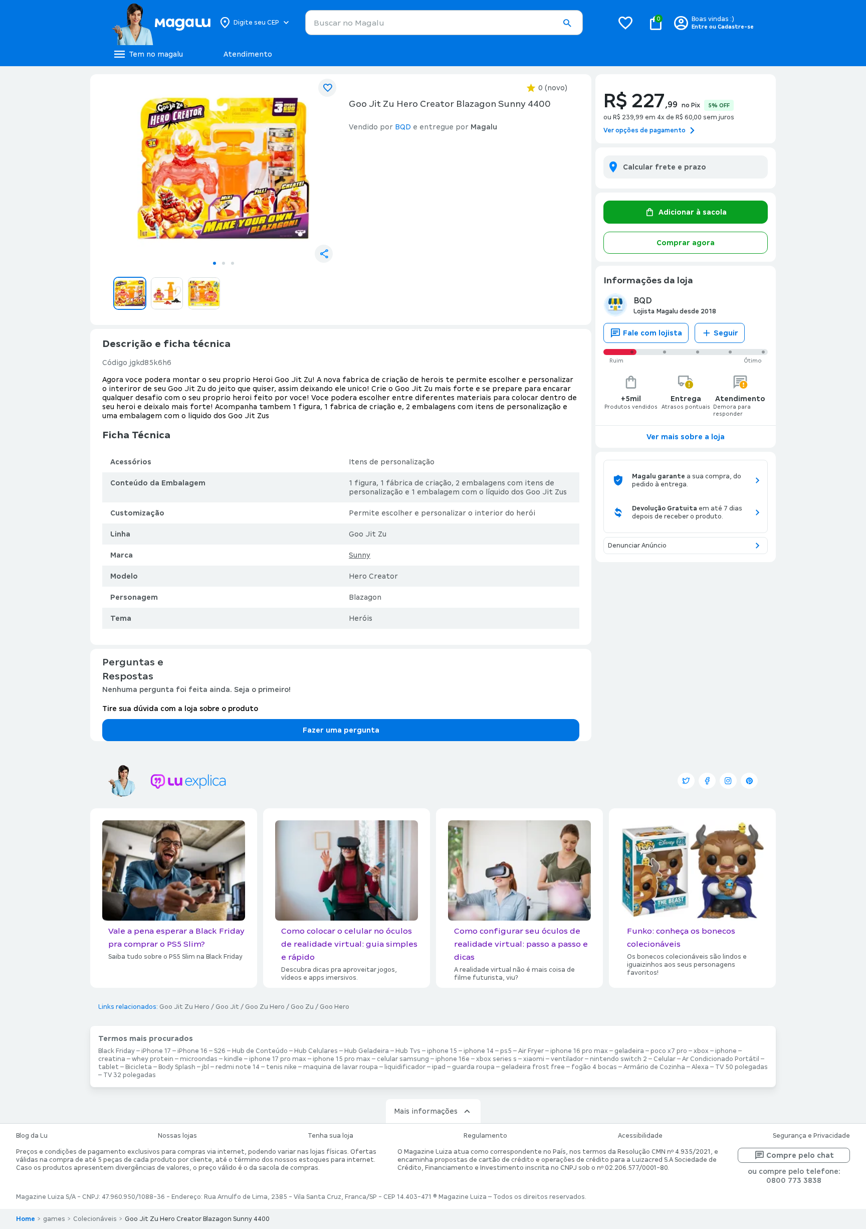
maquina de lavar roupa (340, 1067)
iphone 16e (453, 1059)
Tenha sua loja (330, 1135)
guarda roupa (473, 1067)
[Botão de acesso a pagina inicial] (161, 22)
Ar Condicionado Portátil (720, 1059)
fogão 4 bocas (594, 1067)
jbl (205, 1067)
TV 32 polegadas (129, 1075)
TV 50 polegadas (741, 1067)
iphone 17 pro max (277, 1059)
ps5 (506, 1051)
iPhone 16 (192, 1051)
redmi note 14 (237, 1067)
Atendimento (248, 54)
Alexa (700, 1067)
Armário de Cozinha (654, 1067)
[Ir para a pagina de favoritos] (625, 23)
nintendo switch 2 (618, 1059)
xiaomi (533, 1059)
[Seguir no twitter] (686, 781)
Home (25, 1218)
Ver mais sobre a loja (685, 437)
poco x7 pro (669, 1051)
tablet (108, 1067)
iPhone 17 (156, 1051)
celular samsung (403, 1059)
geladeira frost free (533, 1067)
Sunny (359, 555)
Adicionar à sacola (693, 212)
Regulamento (485, 1135)
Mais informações (426, 1111)
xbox (701, 1051)
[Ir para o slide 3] (232, 263)
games (54, 1218)
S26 (220, 1051)
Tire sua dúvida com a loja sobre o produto (180, 709)
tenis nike (281, 1067)
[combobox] (444, 22)
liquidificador (404, 1067)
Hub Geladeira (366, 1051)
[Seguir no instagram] (728, 781)
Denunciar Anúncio (637, 545)
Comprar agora (686, 243)
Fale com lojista (652, 333)
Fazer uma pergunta (341, 730)
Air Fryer (531, 1051)
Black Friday (116, 1051)
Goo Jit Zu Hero (184, 1006)
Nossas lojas (177, 1135)
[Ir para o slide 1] (214, 263)
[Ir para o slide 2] (223, 263)
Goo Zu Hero (265, 1006)
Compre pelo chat (800, 1155)
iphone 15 (442, 1051)
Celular (665, 1059)
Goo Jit (227, 1006)
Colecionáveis (95, 1218)
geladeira (629, 1051)
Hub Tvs (407, 1051)
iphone (726, 1051)
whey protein (152, 1059)
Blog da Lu (32, 1135)
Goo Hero (334, 1006)
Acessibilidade (640, 1135)
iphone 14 (479, 1051)
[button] (567, 23)
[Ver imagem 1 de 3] (223, 168)
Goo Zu (302, 1006)
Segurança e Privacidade (811, 1135)
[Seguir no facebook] (707, 781)
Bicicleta (138, 1067)
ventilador (567, 1059)
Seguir (726, 333)
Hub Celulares (316, 1051)
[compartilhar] (324, 254)
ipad (439, 1067)
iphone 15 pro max (341, 1059)
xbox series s (496, 1059)
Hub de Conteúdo (260, 1051)
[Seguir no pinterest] (749, 781)
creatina (111, 1059)
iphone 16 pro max (579, 1051)
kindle (233, 1059)
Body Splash (176, 1067)
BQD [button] (403, 127)
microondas (199, 1059)
